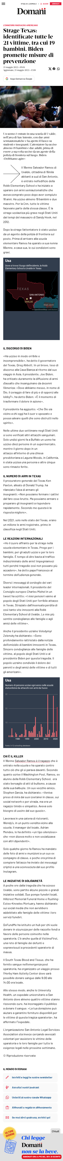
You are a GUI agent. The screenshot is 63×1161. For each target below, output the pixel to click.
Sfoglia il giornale (29, 4)
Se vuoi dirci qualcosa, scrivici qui (31, 1117)
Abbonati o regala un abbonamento (32, 1107)
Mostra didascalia (31, 107)
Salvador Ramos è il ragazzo (32, 761)
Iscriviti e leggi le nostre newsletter (32, 1077)
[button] (49, 68)
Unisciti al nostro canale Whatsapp (31, 1097)
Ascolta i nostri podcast (25, 1087)
